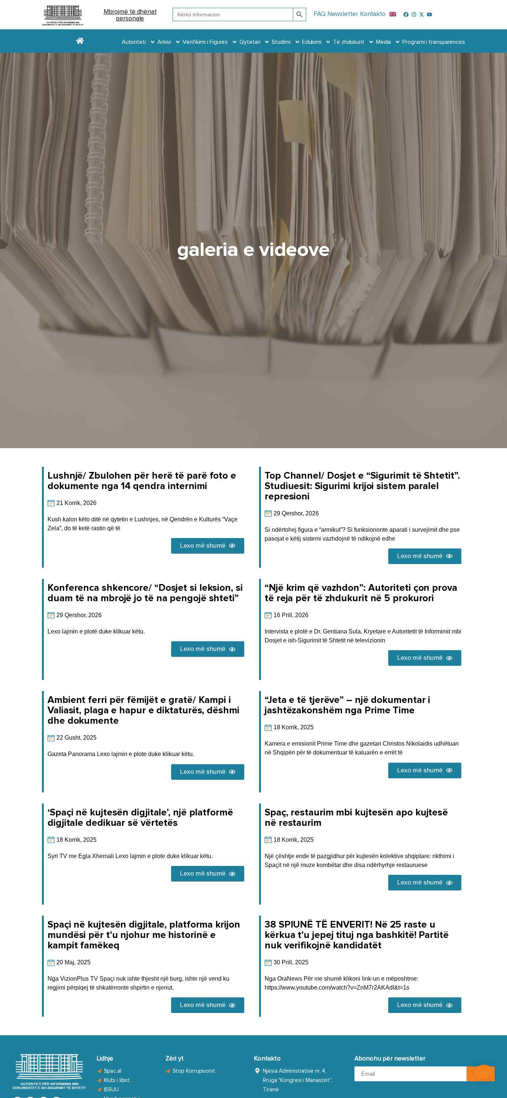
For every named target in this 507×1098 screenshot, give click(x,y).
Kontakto (373, 14)
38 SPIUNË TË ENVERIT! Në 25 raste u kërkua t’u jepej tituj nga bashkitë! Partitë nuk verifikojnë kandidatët (357, 935)
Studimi (281, 42)
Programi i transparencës (433, 42)
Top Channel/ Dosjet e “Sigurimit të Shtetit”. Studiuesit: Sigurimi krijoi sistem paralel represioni (362, 486)
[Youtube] (429, 14)
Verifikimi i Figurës (205, 42)
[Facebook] (406, 14)
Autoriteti (134, 42)
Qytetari (249, 42)
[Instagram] (413, 14)
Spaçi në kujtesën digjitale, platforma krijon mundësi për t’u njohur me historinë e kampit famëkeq (144, 935)
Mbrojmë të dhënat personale (130, 15)
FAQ (320, 14)
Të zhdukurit (348, 42)
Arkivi (164, 42)
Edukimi (311, 42)
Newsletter (342, 14)
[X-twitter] (421, 14)
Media (383, 42)
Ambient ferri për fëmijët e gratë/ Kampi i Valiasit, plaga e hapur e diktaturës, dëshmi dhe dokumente (143, 710)
